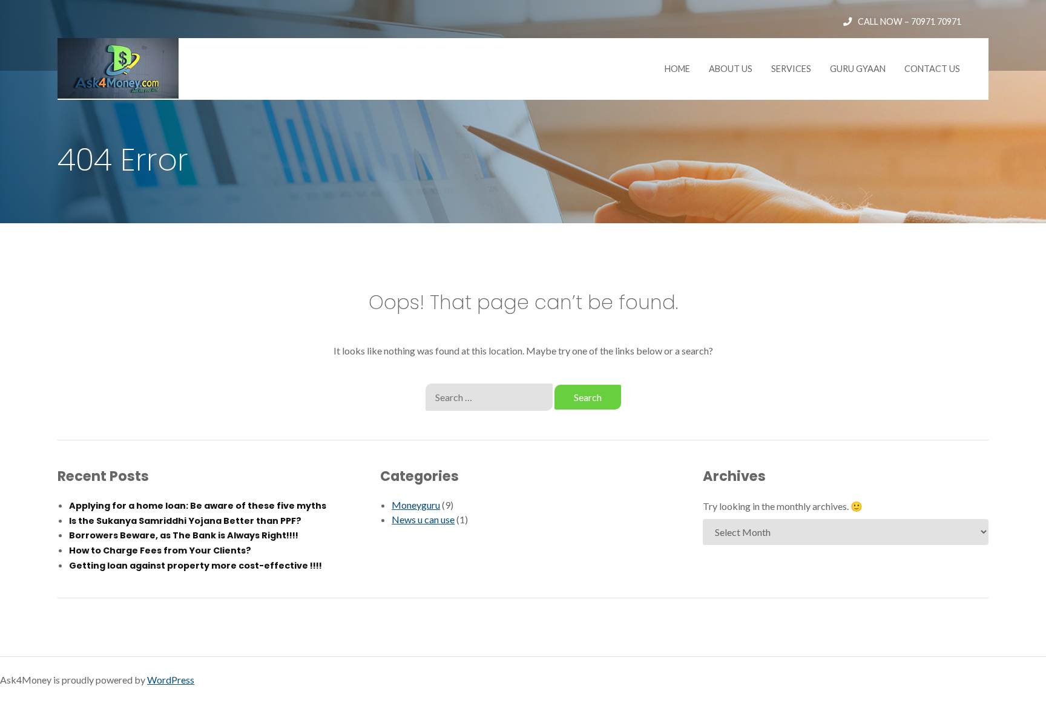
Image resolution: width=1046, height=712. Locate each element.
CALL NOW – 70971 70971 (909, 21)
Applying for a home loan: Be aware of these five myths (197, 506)
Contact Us (932, 69)
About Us (730, 69)
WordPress (170, 679)
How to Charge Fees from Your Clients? (160, 550)
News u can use (423, 519)
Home (677, 69)
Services (791, 69)
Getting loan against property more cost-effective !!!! (195, 566)
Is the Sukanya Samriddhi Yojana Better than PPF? (185, 521)
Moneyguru (416, 505)
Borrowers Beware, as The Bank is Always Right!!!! (183, 535)
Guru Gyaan (858, 69)
